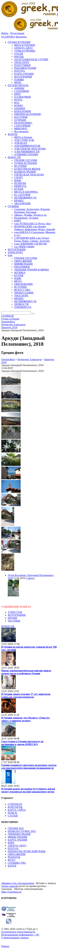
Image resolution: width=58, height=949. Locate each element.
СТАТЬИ (13, 815)
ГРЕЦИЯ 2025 (16, 828)
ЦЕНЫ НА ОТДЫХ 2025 (22, 831)
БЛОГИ (12, 865)
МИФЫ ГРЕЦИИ (17, 837)
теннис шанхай (9, 886)
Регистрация (17, 33)
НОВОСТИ (7, 626)
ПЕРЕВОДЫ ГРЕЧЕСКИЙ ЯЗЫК (26, 851)
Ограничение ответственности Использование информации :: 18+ (20, 933)
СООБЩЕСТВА (17, 862)
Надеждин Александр (30, 359)
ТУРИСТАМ (15, 612)
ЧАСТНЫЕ (14, 620)
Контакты (21, 36)
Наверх (5, 946)
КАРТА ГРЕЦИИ (17, 839)
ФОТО (11, 860)
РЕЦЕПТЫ (14, 857)
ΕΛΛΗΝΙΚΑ (8, 36)
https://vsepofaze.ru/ (11, 891)
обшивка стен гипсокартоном (17, 883)
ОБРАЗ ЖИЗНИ (16, 854)
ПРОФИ (12, 618)
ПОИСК (12, 812)
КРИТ (11, 842)
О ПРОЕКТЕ (15, 804)
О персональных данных (15, 937)
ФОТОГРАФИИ (17, 615)
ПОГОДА (13, 848)
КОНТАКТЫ (15, 807)
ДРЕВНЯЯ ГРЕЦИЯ (19, 834)
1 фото (30, 578)
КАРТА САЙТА (17, 810)
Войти (4, 33)
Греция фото (8, 359)
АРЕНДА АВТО (17, 845)
